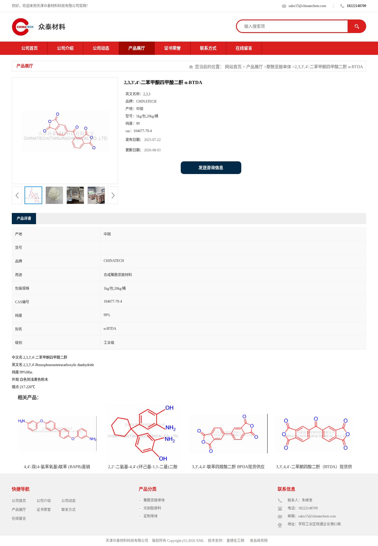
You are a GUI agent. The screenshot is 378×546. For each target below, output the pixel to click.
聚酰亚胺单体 (278, 67)
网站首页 (233, 67)
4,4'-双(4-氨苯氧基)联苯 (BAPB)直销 (57, 467)
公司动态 (101, 48)
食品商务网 (259, 541)
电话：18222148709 (303, 508)
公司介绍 (65, 48)
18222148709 (356, 6)
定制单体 (151, 516)
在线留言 (244, 48)
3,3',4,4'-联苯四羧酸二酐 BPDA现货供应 (228, 467)
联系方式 (208, 48)
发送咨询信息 (210, 167)
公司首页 (29, 48)
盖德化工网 (235, 541)
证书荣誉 (172, 48)
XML (200, 541)
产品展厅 (136, 48)
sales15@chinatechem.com (307, 6)
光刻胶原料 (152, 508)
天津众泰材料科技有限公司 (127, 541)
